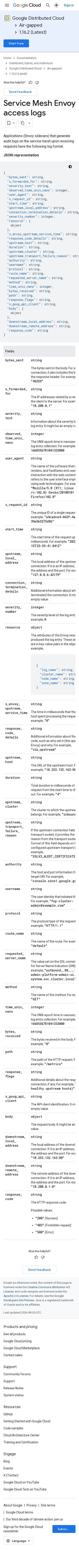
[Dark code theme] (70, 166)
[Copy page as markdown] (23, 123)
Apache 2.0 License (16, 1296)
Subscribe (65, 1529)
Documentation (26, 58)
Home (7, 58)
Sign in (69, 5)
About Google (13, 1505)
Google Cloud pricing (18, 1341)
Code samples (13, 1428)
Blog (7, 1461)
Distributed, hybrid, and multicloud (31, 63)
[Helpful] (30, 82)
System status (14, 1395)
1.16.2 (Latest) (33, 32)
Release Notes (13, 1388)
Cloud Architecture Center (22, 1435)
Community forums (17, 1374)
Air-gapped (30, 25)
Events (8, 1468)
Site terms (48, 1505)
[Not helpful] (37, 82)
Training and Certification (21, 1442)
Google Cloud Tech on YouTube (25, 1489)
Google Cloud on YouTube (21, 1482)
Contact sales (13, 1355)
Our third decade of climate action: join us (34, 1519)
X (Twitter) (11, 1475)
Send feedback (20, 92)
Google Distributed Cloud (38, 18)
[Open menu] (7, 5)
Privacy (32, 1505)
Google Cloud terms (19, 1512)
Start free (16, 43)
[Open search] (48, 5)
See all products (15, 1334)
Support (9, 1381)
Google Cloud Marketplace (22, 1348)
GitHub (8, 1414)
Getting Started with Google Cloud (27, 1421)
